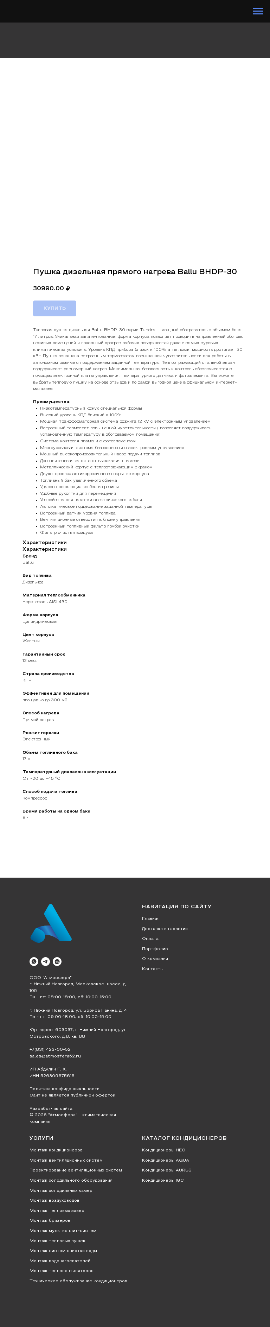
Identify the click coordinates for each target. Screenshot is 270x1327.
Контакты (152, 969)
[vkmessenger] (57, 961)
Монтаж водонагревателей (60, 1261)
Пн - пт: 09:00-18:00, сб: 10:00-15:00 (70, 1017)
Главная (151, 919)
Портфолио (155, 949)
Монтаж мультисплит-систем (63, 1231)
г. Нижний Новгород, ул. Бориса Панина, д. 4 (78, 1010)
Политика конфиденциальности (64, 1089)
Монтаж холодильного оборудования (71, 1180)
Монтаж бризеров (50, 1220)
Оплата (150, 939)
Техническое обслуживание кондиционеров (78, 1281)
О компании (155, 959)
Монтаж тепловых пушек (57, 1241)
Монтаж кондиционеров (56, 1150)
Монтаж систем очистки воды (63, 1251)
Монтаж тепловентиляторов (62, 1271)
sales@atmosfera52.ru (55, 1056)
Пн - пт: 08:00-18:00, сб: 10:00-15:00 (70, 997)
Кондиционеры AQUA (165, 1160)
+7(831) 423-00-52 (50, 1049)
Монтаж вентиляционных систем (66, 1160)
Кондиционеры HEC (163, 1150)
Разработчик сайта (51, 1109)
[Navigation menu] (258, 11)
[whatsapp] (34, 961)
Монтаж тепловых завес (57, 1211)
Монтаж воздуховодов (54, 1200)
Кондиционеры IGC (163, 1180)
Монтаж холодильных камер (61, 1191)
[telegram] (45, 961)
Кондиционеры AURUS (167, 1170)
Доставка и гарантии (165, 929)
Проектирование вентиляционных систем (76, 1170)
